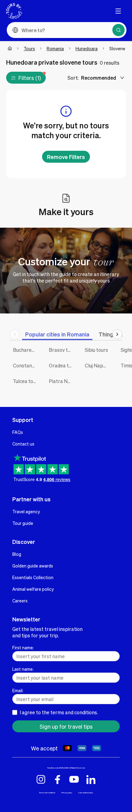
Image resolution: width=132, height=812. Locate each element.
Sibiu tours (96, 350)
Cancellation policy (85, 792)
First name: (23, 647)
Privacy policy (66, 792)
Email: (17, 690)
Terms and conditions (47, 792)
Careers (20, 600)
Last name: (22, 669)
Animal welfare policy (33, 589)
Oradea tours (62, 365)
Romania (55, 48)
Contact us (23, 443)
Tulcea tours (26, 381)
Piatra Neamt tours (62, 381)
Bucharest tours (26, 350)
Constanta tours (26, 365)
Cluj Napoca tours (98, 365)
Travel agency (26, 511)
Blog (16, 554)
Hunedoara (87, 48)
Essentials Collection (32, 577)
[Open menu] (118, 11)
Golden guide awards (32, 565)
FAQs (17, 432)
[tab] (57, 334)
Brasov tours (62, 350)
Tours (29, 48)
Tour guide (22, 523)
